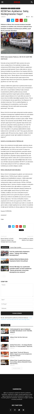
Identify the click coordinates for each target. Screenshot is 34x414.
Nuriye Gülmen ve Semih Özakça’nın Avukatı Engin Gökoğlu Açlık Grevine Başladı (8, 240)
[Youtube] (23, 410)
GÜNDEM (13, 8)
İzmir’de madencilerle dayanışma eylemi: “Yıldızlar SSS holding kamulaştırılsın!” (19, 253)
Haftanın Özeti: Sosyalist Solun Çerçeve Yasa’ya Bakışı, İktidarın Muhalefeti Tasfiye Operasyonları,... (21, 362)
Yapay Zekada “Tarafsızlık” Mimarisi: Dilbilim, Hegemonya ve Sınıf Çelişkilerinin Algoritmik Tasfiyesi (21, 354)
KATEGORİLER (10, 6)
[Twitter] (19, 410)
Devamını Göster (16, 368)
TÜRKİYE (18, 8)
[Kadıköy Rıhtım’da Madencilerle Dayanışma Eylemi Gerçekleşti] (5, 261)
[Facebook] (10, 410)
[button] (32, 2)
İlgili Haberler (5, 247)
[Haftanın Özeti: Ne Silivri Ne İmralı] (5, 339)
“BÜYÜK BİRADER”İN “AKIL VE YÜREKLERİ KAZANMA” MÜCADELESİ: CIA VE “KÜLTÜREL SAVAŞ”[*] (21, 331)
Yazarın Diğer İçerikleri (15, 247)
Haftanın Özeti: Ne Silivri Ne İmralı (18, 337)
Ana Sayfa (3, 6)
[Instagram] (14, 410)
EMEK (15, 6)
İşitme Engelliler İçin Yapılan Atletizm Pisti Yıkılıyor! (26, 239)
